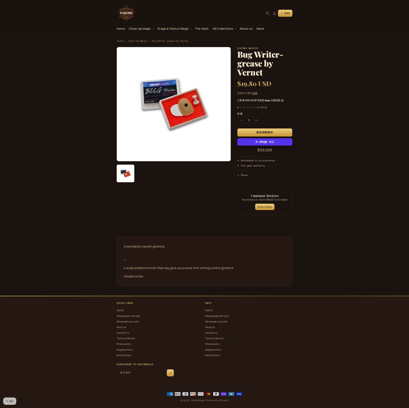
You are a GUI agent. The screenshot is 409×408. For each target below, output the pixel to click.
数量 (240, 113)
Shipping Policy (125, 349)
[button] (141, 28)
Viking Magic (198, 400)
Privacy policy (124, 343)
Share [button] (244, 175)
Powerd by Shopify (217, 400)
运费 (254, 93)
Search (120, 310)
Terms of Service (126, 338)
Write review (265, 206)
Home (120, 40)
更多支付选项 (264, 149)
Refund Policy (124, 355)
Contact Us (123, 332)
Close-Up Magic (138, 40)
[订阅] (170, 372)
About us (121, 327)
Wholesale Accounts (128, 321)
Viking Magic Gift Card (128, 315)
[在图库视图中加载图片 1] (125, 173)
